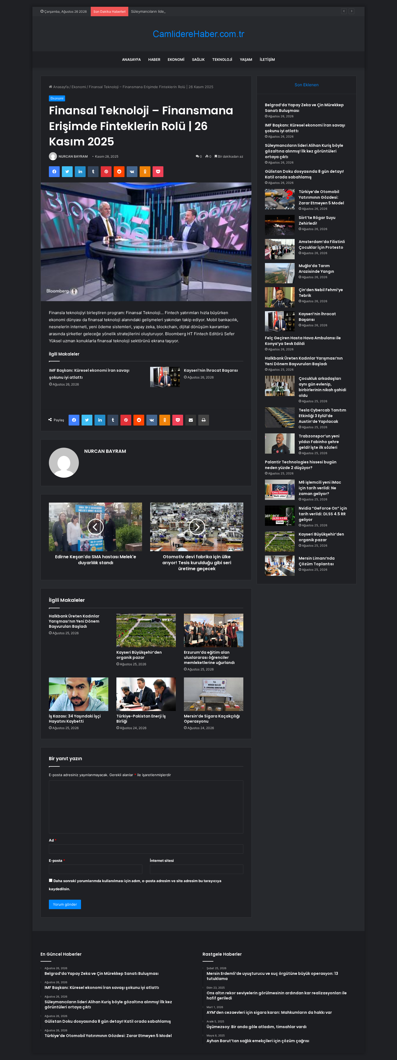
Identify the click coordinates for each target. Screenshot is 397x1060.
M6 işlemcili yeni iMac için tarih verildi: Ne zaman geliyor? (320, 488)
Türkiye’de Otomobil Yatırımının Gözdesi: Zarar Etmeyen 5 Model (321, 197)
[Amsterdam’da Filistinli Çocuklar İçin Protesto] (280, 249)
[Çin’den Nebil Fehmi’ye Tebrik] (280, 297)
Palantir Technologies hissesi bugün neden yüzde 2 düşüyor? (301, 464)
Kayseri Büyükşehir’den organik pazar (139, 655)
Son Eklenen (307, 84)
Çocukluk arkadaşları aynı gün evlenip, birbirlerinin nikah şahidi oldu (322, 387)
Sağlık (198, 59)
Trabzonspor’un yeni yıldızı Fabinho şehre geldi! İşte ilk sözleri (319, 441)
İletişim (267, 59)
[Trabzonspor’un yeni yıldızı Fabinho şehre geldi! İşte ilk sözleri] (280, 443)
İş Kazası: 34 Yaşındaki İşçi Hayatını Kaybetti (75, 718)
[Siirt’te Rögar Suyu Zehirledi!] (280, 225)
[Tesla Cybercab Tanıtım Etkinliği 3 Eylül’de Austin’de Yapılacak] (280, 417)
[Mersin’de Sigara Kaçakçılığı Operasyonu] (213, 694)
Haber (154, 59)
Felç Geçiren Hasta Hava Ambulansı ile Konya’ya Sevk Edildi (303, 340)
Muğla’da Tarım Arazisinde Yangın (316, 268)
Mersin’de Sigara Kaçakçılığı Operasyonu (212, 718)
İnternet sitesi (162, 860)
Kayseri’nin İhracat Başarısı (211, 370)
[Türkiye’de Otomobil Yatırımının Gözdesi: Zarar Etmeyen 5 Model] (280, 199)
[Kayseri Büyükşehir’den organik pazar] (146, 630)
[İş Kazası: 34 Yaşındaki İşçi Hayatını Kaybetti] (78, 694)
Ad (52, 840)
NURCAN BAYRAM (73, 156)
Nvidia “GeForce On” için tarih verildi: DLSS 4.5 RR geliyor (323, 514)
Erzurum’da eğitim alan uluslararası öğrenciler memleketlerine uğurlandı (209, 657)
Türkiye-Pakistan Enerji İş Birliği (141, 718)
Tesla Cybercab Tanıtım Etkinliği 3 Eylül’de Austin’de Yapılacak (322, 415)
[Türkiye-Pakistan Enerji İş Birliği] (146, 694)
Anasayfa (131, 59)
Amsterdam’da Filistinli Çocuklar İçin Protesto (322, 244)
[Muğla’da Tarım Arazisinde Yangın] (280, 273)
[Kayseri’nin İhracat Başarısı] (165, 377)
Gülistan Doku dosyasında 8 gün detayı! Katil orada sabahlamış (304, 174)
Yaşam (246, 59)
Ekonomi (176, 59)
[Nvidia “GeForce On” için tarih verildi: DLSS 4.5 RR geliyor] (280, 516)
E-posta (57, 860)
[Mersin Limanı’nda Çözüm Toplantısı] (280, 566)
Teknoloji (222, 59)
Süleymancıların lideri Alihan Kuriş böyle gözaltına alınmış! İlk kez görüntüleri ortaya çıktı (204, 11)
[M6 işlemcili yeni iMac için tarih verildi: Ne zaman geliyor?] (280, 490)
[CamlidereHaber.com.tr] (198, 34)
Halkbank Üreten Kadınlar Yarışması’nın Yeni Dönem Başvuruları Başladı (74, 621)
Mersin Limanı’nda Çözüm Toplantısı (317, 561)
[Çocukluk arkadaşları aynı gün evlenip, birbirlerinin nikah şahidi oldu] (280, 386)
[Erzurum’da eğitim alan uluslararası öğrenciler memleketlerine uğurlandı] (213, 630)
